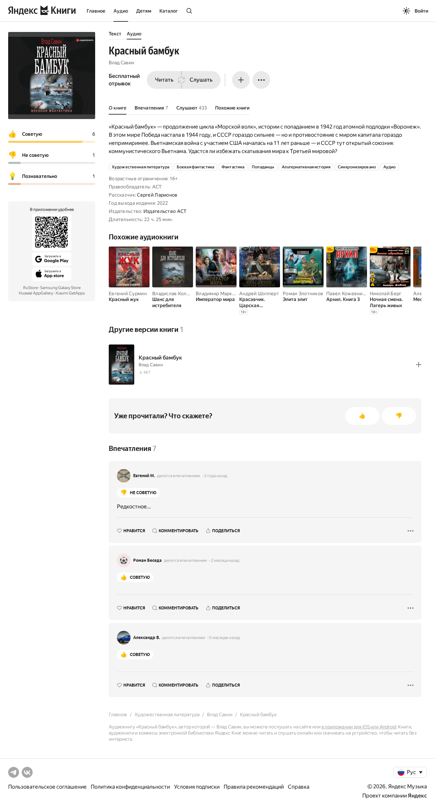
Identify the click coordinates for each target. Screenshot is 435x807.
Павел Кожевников (348, 293)
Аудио (121, 11)
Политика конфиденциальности (130, 787)
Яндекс (417, 795)
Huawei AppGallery (36, 293)
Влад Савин (121, 62)
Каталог (168, 11)
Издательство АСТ (164, 211)
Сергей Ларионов (157, 195)
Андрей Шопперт (259, 293)
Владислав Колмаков (176, 293)
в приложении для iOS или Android (358, 726)
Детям (143, 11)
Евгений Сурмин (128, 293)
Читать (164, 80)
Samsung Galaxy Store (60, 287)
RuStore (30, 287)
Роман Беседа (147, 560)
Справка (298, 787)
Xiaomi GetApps (70, 293)
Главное (96, 11)
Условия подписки (197, 787)
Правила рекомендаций (254, 787)
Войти (421, 11)
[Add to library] (418, 364)
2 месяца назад (225, 560)
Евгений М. (144, 475)
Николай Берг (385, 293)
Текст (115, 33)
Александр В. (146, 637)
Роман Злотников (303, 293)
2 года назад (215, 475)
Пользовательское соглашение (47, 787)
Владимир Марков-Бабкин (226, 293)
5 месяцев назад (224, 637)
